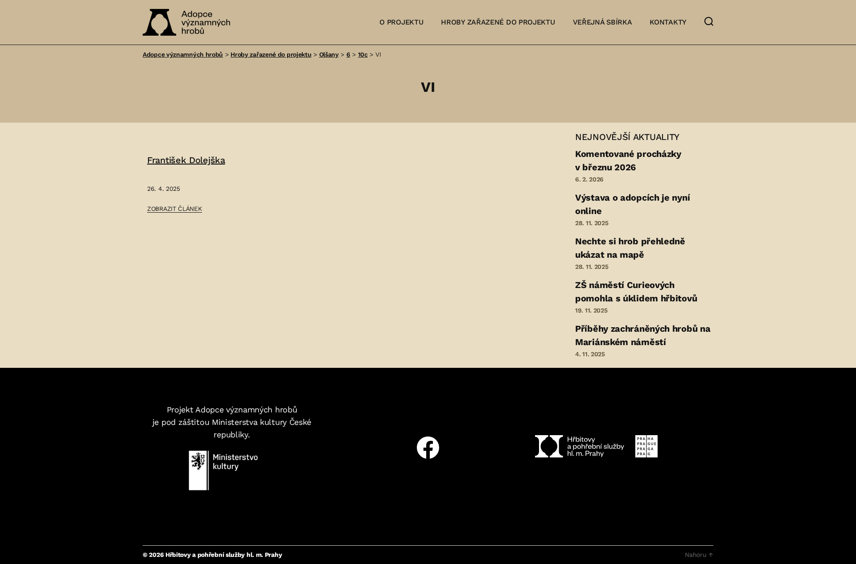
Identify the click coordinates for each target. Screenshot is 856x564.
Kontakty (668, 22)
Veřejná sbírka (602, 22)
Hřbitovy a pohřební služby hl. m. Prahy (223, 554)
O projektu (401, 22)
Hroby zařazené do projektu (498, 22)
